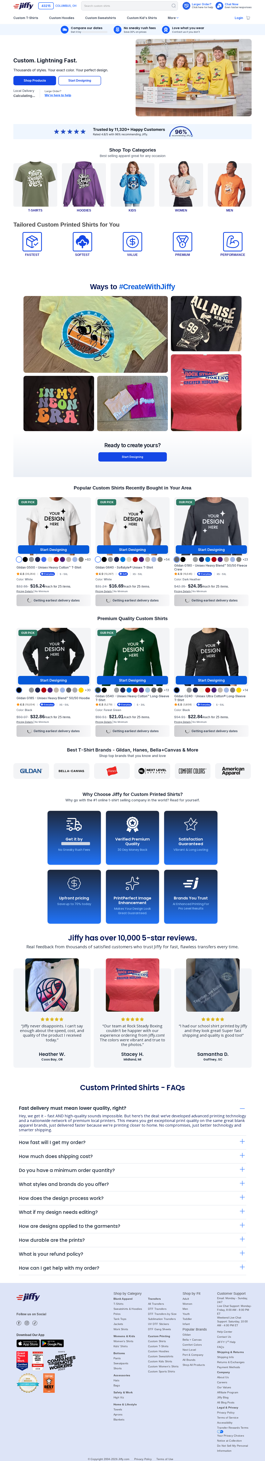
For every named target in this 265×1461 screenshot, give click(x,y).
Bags (116, 1385)
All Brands (189, 1359)
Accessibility (224, 1422)
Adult (186, 1298)
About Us (223, 1377)
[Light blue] (74, 559)
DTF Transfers (157, 1308)
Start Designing (79, 80)
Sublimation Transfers (162, 1318)
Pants (117, 1358)
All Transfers (156, 1303)
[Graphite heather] (74, 690)
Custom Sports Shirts (161, 1371)
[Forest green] (97, 690)
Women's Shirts (123, 1341)
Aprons (118, 1414)
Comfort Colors (192, 1344)
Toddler (187, 1318)
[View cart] (248, 18)
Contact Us (224, 1336)
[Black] (25, 559)
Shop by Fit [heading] (191, 1293)
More (172, 18)
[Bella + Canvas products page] (71, 771)
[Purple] (62, 559)
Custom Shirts (157, 1341)
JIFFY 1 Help (226, 1342)
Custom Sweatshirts (160, 1356)
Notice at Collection (229, 1440)
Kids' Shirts (120, 1346)
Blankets (118, 1419)
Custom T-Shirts (158, 1346)
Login (239, 18)
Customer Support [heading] (231, 1293)
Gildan (187, 1334)
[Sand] (68, 559)
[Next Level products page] (152, 771)
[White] (19, 559)
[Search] (174, 5)
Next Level (189, 1349)
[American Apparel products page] (233, 771)
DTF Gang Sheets (159, 1329)
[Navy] (37, 559)
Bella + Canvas (192, 1339)
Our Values (224, 1387)
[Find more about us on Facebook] (18, 1323)
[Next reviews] (244, 1018)
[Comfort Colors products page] (192, 771)
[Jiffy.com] (23, 5)
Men (185, 1308)
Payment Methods (228, 1367)
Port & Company (193, 1354)
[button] (24, 591)
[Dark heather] (176, 559)
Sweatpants (120, 1363)
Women (187, 1303)
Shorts (117, 1368)
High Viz (118, 1397)
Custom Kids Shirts (160, 1361)
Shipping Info (225, 1357)
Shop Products (35, 80)
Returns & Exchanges (231, 1362)
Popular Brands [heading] (195, 1329)
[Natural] (50, 559)
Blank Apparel (122, 1298)
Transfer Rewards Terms (233, 1427)
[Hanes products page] (112, 771)
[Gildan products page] (31, 771)
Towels (117, 1409)
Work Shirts (120, 1329)
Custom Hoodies (158, 1351)
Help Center (224, 1331)
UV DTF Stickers (158, 1324)
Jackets (118, 1324)
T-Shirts (118, 1303)
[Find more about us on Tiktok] (34, 1323)
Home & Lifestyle (125, 1404)
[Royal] (43, 559)
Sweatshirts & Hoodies (127, 1308)
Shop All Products (194, 1364)
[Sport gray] (31, 559)
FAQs (220, 1347)
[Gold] (81, 690)
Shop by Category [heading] (127, 1293)
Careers (222, 1382)
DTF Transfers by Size (162, 1313)
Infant (186, 1324)
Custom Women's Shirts (163, 1366)
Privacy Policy (226, 1412)
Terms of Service (227, 1417)
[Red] (56, 559)
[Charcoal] (81, 559)
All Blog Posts (226, 1402)
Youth (186, 1313)
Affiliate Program (227, 1392)
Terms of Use (164, 1459)
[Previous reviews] (20, 1018)
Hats (116, 1380)
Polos (116, 1313)
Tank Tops (119, 1318)
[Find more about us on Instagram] (26, 1323)
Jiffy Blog (223, 1397)
